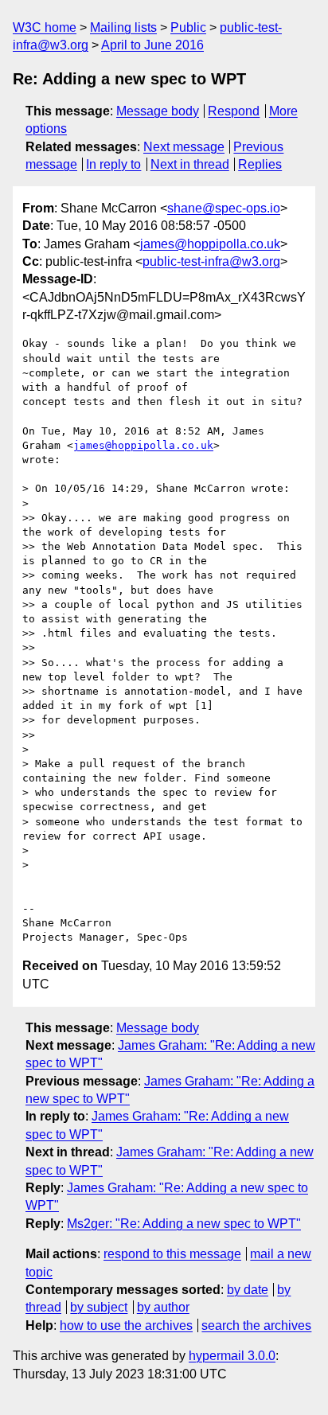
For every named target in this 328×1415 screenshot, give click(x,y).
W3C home (44, 27)
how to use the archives (126, 1325)
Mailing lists (123, 27)
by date (247, 1289)
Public (188, 27)
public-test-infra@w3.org (211, 261)
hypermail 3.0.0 (232, 1355)
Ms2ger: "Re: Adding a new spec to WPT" (184, 1223)
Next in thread (189, 164)
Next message (184, 147)
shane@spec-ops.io (223, 208)
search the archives (256, 1325)
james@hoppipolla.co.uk (210, 244)
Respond (234, 111)
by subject (98, 1307)
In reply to (113, 164)
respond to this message (172, 1254)
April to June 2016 (152, 45)
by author (163, 1307)
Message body (157, 111)
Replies (260, 164)
